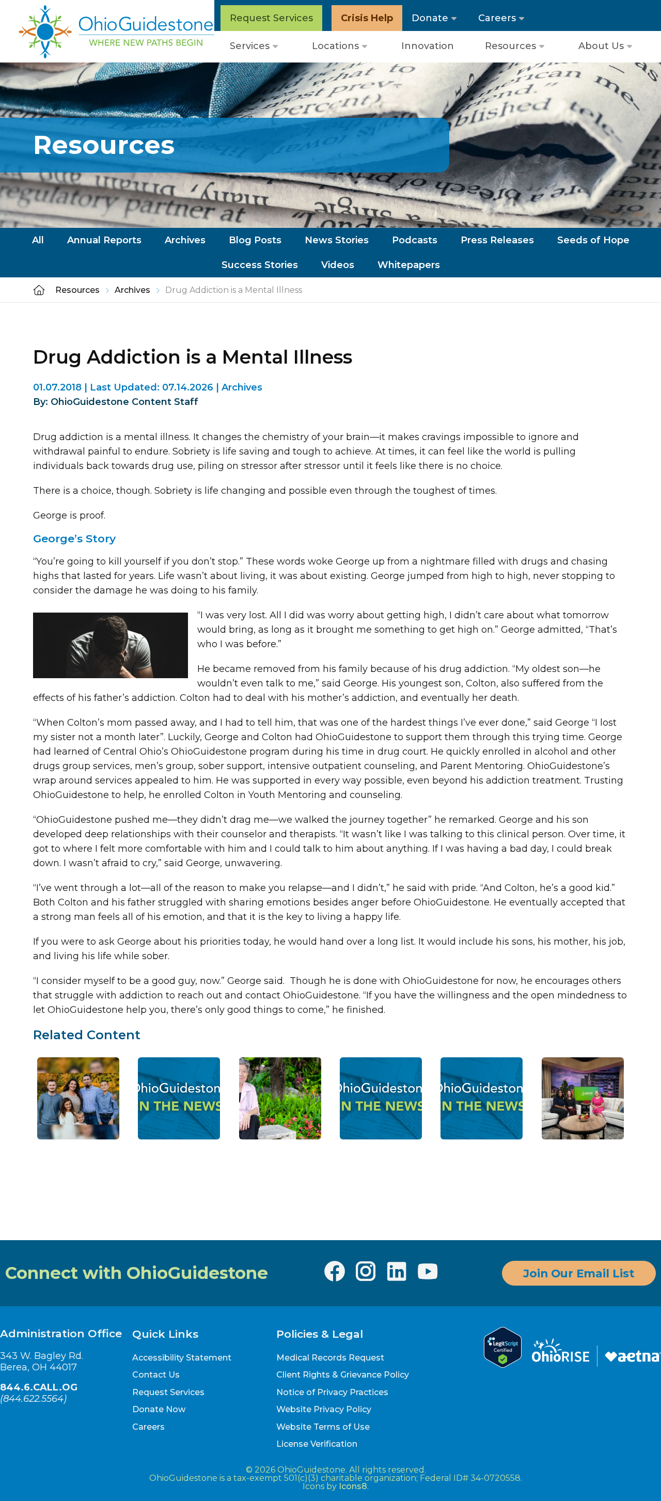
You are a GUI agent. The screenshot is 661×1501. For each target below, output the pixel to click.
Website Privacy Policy (323, 1409)
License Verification (316, 1444)
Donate (430, 18)
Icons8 (353, 1486)
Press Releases (497, 240)
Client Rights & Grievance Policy (342, 1375)
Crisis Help (367, 18)
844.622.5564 (33, 1398)
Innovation (427, 46)
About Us (601, 46)
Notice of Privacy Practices (332, 1392)
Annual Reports (104, 240)
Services (250, 46)
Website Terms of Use (323, 1427)
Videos (337, 265)
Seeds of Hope (593, 240)
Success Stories (260, 265)
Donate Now (158, 1409)
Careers (497, 18)
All (38, 240)
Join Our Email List (579, 1273)
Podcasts (414, 240)
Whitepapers (408, 265)
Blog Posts (255, 240)
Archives (185, 240)
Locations (335, 46)
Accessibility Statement (181, 1358)
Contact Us (156, 1375)
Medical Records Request (330, 1358)
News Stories (337, 240)
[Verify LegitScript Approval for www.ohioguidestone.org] (503, 1364)
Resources (510, 46)
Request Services (271, 18)
